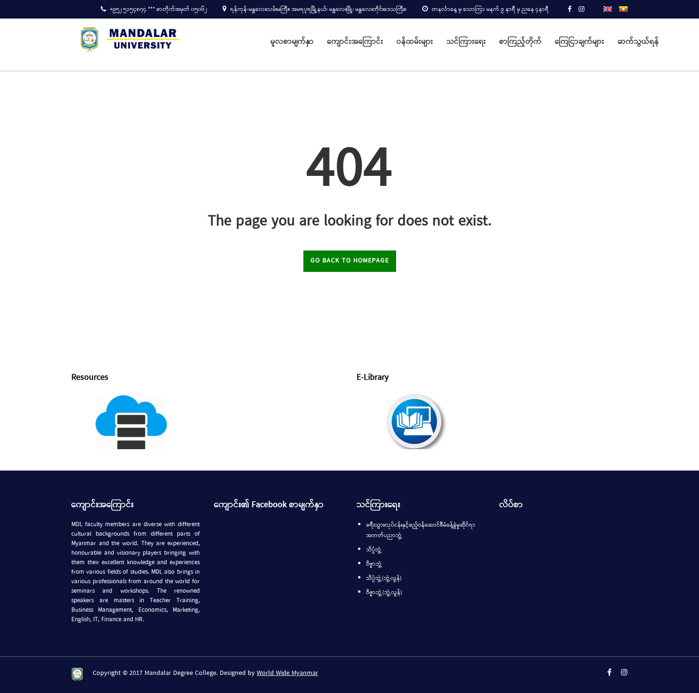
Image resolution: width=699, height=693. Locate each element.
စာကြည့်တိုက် (520, 42)
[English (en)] (607, 8)
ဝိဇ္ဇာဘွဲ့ (374, 564)
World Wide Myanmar (287, 673)
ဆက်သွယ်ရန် (638, 42)
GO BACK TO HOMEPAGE (350, 260)
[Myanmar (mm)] (623, 8)
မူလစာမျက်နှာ (292, 42)
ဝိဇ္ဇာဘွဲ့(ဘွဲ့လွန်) (384, 592)
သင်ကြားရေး (466, 42)
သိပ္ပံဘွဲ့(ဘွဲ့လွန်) (384, 578)
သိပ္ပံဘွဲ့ (374, 550)
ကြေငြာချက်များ (579, 42)
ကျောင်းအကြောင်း (355, 42)
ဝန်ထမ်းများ (415, 42)
